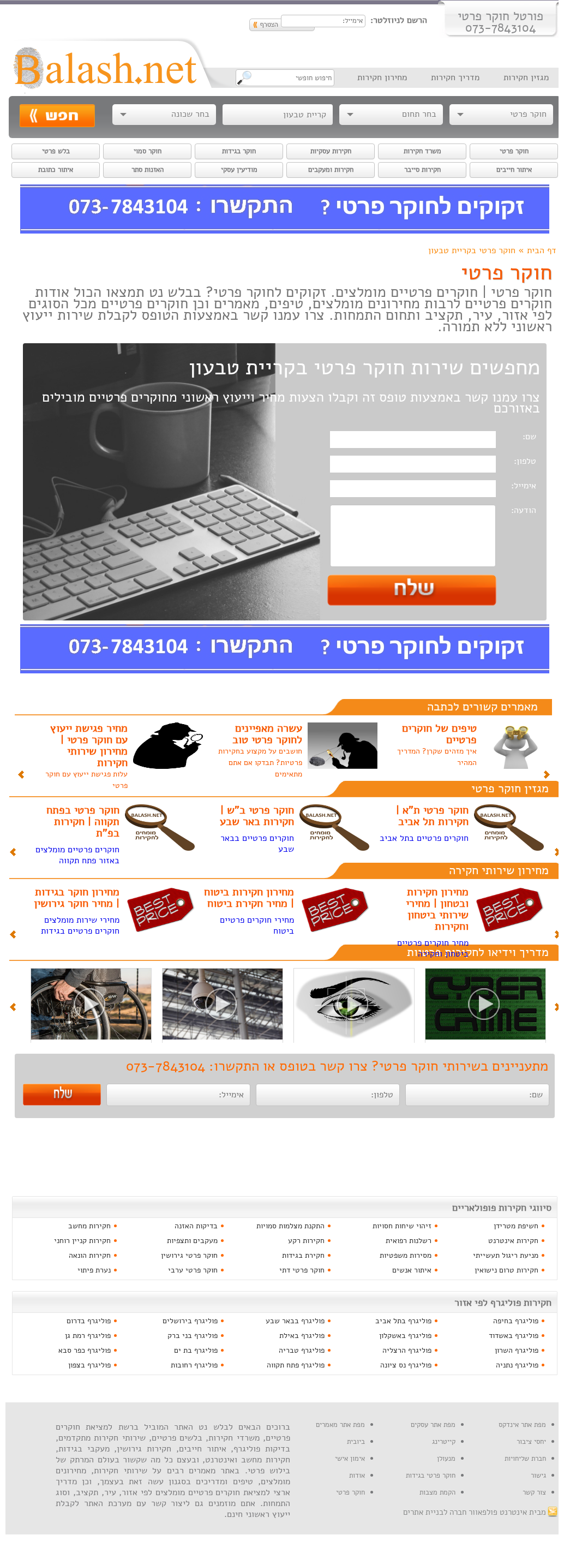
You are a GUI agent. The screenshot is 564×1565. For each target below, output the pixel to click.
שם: (529, 437)
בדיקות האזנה (196, 1226)
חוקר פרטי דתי (302, 1270)
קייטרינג (443, 1442)
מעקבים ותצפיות (192, 1240)
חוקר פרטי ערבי (193, 1270)
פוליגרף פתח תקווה (296, 1365)
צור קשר (534, 1492)
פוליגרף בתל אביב (403, 1321)
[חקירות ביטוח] (91, 1037)
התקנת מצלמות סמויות (290, 1226)
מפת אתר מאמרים (340, 1425)
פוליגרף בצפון (89, 1365)
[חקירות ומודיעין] (354, 1037)
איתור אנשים (411, 1270)
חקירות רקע (306, 1240)
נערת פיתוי (94, 1270)
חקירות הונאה (90, 1255)
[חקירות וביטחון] (223, 1037)
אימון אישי (350, 1459)
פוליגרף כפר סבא (84, 1350)
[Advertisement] (284, 1157)
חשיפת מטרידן (516, 1226)
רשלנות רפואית (408, 1240)
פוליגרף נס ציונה (405, 1365)
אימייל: (523, 486)
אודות (357, 1475)
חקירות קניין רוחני (82, 1240)
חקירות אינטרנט (513, 1240)
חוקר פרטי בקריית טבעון (471, 250)
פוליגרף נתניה (517, 1365)
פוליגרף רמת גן (88, 1335)
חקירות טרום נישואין (506, 1270)
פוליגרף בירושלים (190, 1321)
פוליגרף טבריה (302, 1350)
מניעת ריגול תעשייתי (505, 1255)
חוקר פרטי (350, 1492)
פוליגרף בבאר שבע (295, 1321)
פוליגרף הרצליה (406, 1350)
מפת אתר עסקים (433, 1425)
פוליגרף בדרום (89, 1321)
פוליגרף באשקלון (405, 1335)
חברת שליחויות (525, 1459)
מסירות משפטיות (405, 1255)
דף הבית (541, 250)
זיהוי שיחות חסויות (402, 1226)
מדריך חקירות (455, 77)
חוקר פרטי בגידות (430, 1475)
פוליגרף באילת (302, 1335)
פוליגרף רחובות (194, 1365)
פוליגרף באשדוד (513, 1335)
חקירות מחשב (89, 1226)
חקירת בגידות (303, 1255)
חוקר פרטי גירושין (189, 1255)
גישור (538, 1475)
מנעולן (446, 1459)
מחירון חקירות (382, 77)
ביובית (356, 1442)
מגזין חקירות (526, 77)
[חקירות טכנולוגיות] (485, 1037)
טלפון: (525, 461)
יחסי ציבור (531, 1442)
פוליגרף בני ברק (192, 1335)
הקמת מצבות (437, 1492)
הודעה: (523, 510)
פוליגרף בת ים (196, 1350)
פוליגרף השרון (516, 1350)
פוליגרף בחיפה (515, 1321)
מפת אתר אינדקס (522, 1425)
